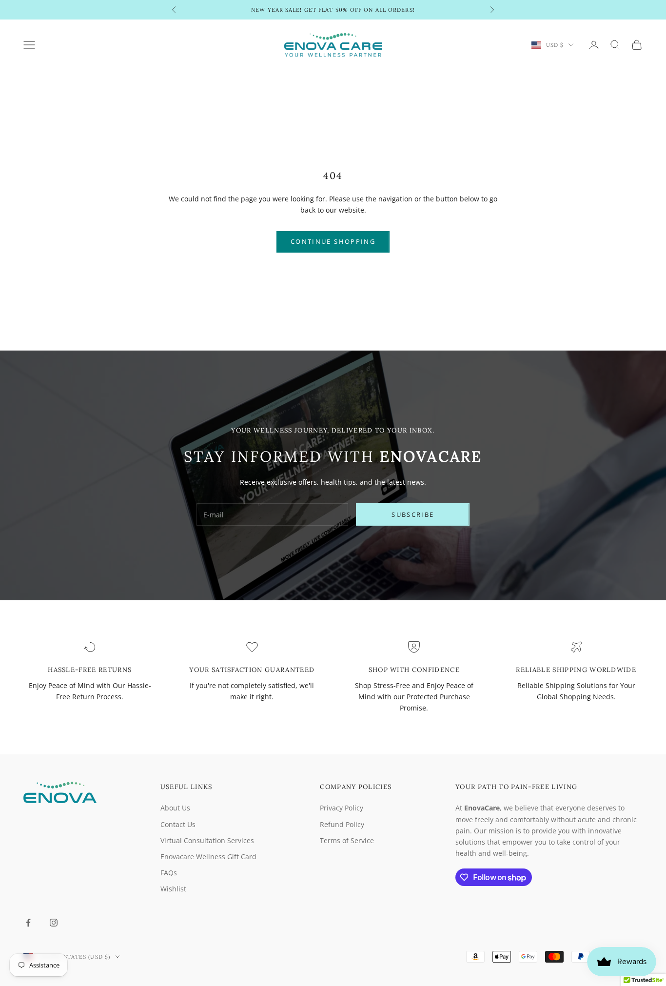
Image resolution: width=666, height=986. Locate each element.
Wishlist (173, 888)
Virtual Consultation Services (207, 840)
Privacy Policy (341, 807)
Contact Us (178, 824)
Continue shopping (333, 241)
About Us (175, 807)
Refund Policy (342, 824)
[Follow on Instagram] (54, 922)
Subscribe (413, 514)
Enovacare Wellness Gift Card (208, 856)
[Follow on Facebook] (28, 922)
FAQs (168, 872)
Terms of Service (347, 840)
